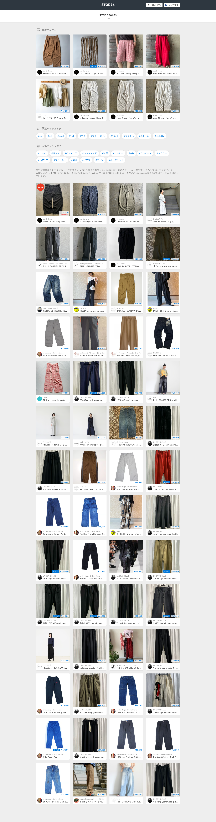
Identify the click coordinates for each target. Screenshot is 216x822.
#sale (131, 153)
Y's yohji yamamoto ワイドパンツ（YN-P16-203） (140, 623)
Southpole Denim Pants (54, 534)
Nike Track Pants (51, 757)
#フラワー (162, 153)
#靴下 (105, 153)
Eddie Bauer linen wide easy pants (133, 221)
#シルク (114, 136)
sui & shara (47, 71)
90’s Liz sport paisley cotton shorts (134, 73)
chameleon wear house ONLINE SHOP (95, 799)
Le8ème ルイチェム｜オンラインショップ (96, 353)
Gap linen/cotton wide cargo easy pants (172, 73)
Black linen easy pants (54, 221)
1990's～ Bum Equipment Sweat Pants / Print (65, 712)
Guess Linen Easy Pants (128, 489)
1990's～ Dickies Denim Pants (57, 802)
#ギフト (55, 153)
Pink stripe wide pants (54, 400)
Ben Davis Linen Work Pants (57, 355)
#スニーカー (60, 160)
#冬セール (144, 136)
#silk (50, 136)
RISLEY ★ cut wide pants (92, 311)
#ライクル (129, 136)
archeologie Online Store (53, 353)
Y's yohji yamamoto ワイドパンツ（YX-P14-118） (66, 489)
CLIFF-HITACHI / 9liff (51, 308)
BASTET (83, 308)
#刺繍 (74, 160)
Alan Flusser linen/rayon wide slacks (171, 118)
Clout (45, 397)
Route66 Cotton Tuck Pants (166, 757)
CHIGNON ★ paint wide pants (131, 534)
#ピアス (86, 160)
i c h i (45, 115)
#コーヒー (118, 153)
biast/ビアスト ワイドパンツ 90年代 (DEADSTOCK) (103, 802)
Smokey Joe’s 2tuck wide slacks (58, 73)
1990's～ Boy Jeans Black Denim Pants (98, 578)
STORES (103, 4)
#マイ (82, 136)
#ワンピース (145, 153)
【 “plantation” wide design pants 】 (170, 266)
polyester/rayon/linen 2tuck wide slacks (99, 118)
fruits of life (158, 219)
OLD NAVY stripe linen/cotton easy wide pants (102, 73)
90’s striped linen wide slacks (94, 221)
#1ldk (71, 136)
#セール (42, 153)
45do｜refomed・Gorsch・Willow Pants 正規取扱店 (63, 264)
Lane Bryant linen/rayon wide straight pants (138, 118)
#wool (60, 136)
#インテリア (71, 153)
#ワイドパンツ (98, 136)
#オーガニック (116, 160)
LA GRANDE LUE (86, 397)
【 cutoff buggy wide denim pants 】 (134, 445)
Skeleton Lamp (159, 264)
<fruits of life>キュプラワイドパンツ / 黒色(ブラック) (67, 668)
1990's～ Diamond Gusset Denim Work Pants (139, 712)
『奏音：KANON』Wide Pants (131, 668)
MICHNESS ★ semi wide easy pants (170, 311)
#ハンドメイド (89, 153)
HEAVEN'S (120, 308)
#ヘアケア (43, 160)
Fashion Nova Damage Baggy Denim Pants (100, 534)
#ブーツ (99, 160)
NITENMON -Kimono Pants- (127, 665)
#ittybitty (159, 136)
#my (40, 136)
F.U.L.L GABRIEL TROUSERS (56, 266)
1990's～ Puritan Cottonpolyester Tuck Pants (139, 757)
